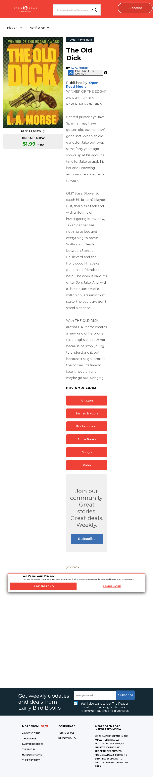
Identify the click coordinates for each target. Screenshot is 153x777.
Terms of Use (66, 733)
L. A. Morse (79, 68)
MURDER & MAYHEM (32, 755)
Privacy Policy (67, 738)
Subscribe (135, 8)
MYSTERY (86, 39)
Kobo (87, 465)
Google (86, 452)
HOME (72, 39)
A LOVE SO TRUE (31, 733)
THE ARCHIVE (29, 738)
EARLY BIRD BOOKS (32, 744)
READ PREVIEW (31, 131)
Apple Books (86, 439)
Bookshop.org (86, 426)
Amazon (87, 400)
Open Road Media (82, 84)
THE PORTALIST (31, 760)
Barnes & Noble (87, 413)
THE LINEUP (28, 749)
